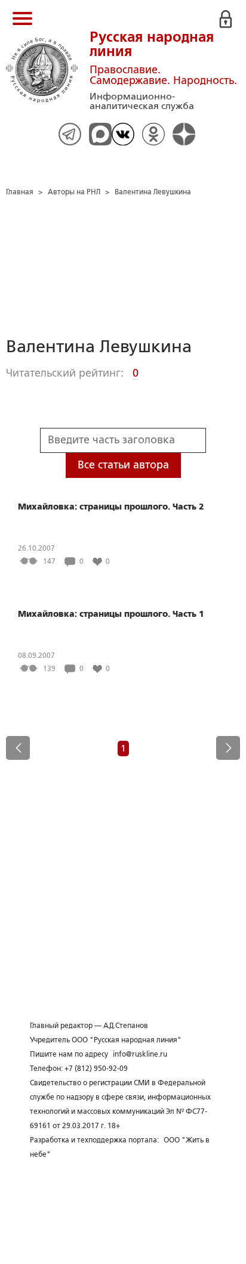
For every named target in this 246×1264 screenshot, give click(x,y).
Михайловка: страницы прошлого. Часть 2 (111, 506)
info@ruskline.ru (140, 1054)
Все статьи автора (123, 465)
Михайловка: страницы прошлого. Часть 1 (111, 614)
